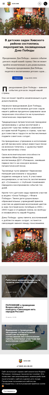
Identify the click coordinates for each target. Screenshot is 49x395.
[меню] (4, 4)
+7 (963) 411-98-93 (24, 366)
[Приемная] (45, 3)
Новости (17, 78)
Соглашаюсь (9, 391)
